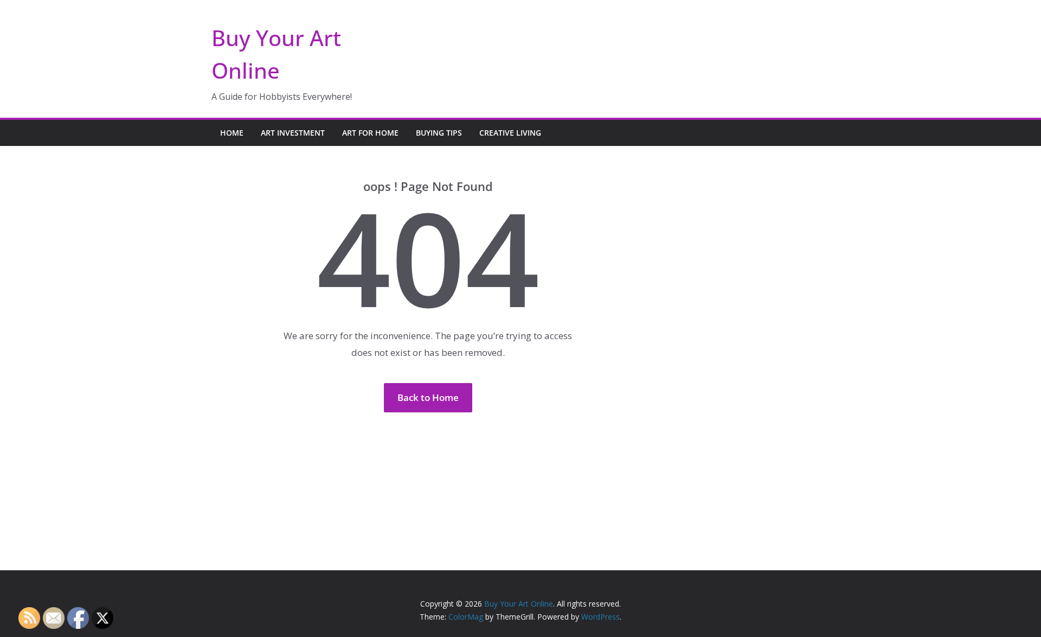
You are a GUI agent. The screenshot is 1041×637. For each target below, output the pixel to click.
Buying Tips (439, 133)
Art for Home (370, 133)
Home (231, 133)
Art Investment (293, 133)
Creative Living (510, 133)
